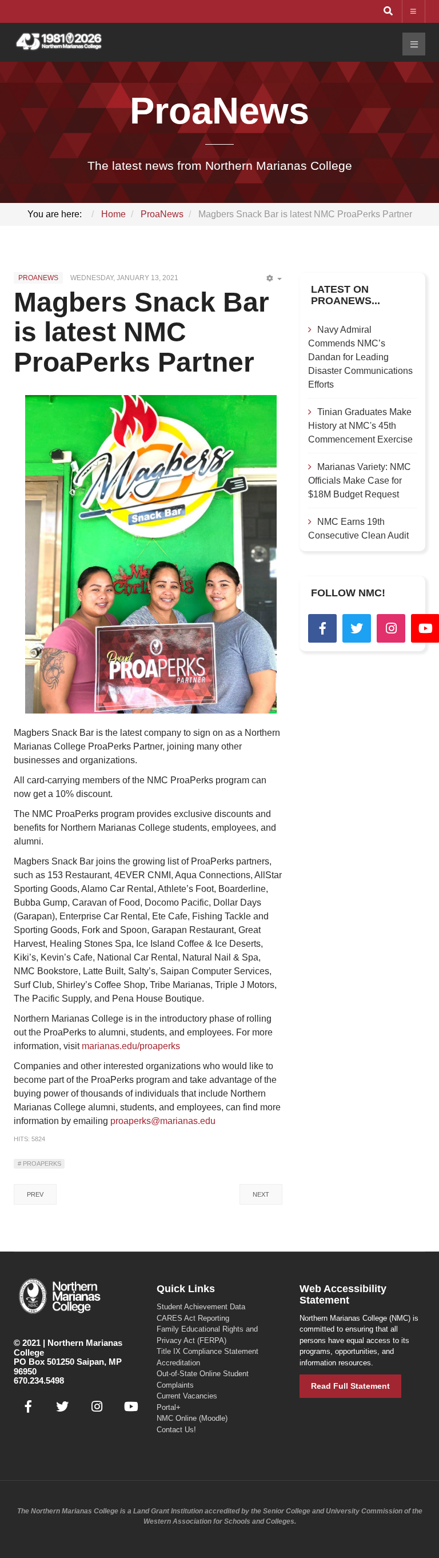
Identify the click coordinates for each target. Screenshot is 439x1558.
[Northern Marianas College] (59, 42)
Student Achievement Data (201, 1306)
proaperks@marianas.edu (162, 1121)
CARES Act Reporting (193, 1318)
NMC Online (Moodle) (192, 1418)
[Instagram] (391, 628)
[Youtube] (131, 1406)
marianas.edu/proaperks (131, 1046)
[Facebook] (322, 628)
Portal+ (169, 1407)
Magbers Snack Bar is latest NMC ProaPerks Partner (141, 332)
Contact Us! (176, 1429)
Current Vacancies (187, 1396)
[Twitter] (356, 628)
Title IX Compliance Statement (207, 1351)
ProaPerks (41, 1163)
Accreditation (178, 1362)
